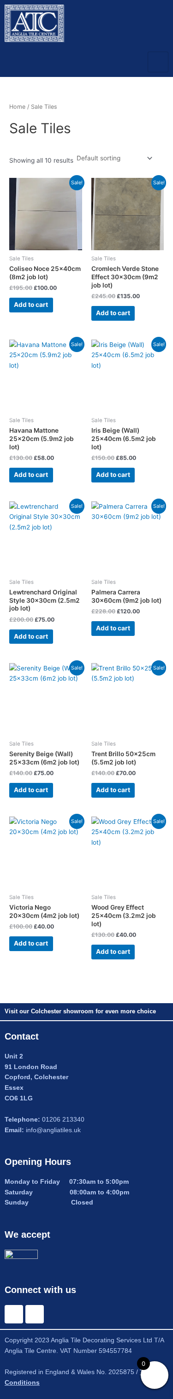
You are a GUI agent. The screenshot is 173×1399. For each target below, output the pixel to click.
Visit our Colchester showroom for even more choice (80, 1011)
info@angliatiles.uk (53, 1130)
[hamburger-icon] (158, 62)
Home (17, 106)
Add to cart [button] (31, 304)
